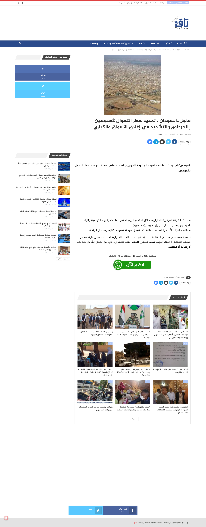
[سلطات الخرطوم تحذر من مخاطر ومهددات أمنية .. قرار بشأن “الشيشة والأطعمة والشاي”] (132, 354)
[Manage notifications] (6, 518)
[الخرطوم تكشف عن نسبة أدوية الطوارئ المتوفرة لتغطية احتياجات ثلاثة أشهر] (170, 392)
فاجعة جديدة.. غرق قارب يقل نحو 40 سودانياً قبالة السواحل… (37, 165)
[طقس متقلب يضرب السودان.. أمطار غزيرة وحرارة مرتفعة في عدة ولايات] (64, 190)
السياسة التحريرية (150, 2)
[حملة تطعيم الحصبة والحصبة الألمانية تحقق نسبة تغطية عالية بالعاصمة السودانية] (95, 354)
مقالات (94, 43)
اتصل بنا (122, 2)
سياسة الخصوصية (155, 522)
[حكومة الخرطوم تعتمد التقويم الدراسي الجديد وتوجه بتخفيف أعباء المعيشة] (132, 317)
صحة (110, 306)
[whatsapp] (133, 262)
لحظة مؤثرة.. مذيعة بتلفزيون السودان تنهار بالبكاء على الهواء (38, 200)
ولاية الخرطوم (170, 277)
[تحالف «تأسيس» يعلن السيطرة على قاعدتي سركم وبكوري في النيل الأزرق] (64, 178)
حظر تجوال (180, 277)
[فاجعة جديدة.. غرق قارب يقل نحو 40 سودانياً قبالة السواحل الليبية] (64, 166)
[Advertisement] (78, 22)
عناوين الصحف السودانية (118, 43)
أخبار (168, 43)
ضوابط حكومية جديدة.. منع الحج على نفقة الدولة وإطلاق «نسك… (37, 248)
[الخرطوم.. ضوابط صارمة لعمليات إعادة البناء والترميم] (170, 354)
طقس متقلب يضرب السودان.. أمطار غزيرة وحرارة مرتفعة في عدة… (36, 188)
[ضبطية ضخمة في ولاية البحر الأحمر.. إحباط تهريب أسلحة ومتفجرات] (64, 238)
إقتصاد (154, 43)
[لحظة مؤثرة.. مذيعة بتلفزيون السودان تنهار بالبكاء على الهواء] (64, 202)
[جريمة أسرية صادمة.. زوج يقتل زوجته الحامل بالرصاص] (64, 214)
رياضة (141, 43)
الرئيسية (181, 43)
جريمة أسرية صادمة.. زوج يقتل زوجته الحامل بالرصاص (37, 212)
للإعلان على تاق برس (134, 2)
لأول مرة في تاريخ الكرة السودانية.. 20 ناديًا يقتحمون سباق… (38, 224)
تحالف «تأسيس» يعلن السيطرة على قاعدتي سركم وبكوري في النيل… (37, 176)
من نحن (162, 2)
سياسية (184, 306)
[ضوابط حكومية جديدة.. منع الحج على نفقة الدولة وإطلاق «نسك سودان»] (64, 250)
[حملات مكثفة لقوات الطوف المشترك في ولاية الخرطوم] (95, 392)
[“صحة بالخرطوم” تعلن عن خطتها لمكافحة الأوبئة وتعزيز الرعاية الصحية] (132, 392)
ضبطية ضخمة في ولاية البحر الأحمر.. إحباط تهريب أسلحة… (38, 236)
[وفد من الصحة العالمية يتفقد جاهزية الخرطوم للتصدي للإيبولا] (95, 317)
